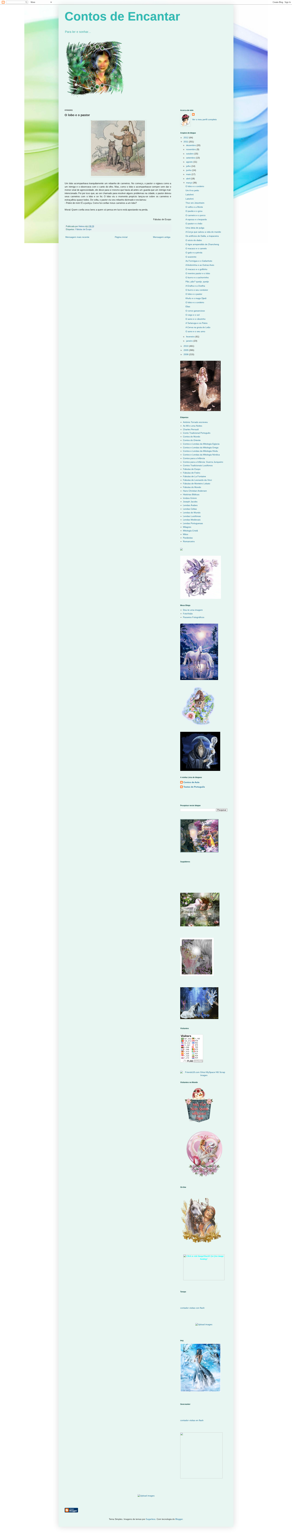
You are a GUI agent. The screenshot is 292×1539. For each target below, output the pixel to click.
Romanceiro (189, 541)
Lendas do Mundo (191, 512)
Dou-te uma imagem (193, 610)
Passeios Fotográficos (193, 617)
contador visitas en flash (191, 1420)
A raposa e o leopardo (196, 219)
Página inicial (121, 237)
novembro (191, 149)
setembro (191, 158)
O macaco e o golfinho (196, 269)
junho (189, 170)
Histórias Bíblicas (191, 494)
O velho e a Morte (194, 207)
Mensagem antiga (161, 237)
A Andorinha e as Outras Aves (200, 265)
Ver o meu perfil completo (204, 119)
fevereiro (190, 336)
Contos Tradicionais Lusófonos (198, 465)
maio (188, 174)
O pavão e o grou (194, 211)
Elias (188, 306)
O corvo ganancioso (195, 311)
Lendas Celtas (190, 509)
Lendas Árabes (190, 505)
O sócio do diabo (194, 240)
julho (188, 166)
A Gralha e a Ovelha (195, 286)
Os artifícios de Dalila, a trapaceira (202, 236)
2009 (186, 350)
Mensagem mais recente (77, 237)
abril (188, 178)
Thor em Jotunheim (195, 203)
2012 (186, 137)
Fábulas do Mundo (192, 487)
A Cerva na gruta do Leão (198, 327)
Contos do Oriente (192, 440)
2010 (186, 346)
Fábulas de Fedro (191, 473)
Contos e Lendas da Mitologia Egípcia (201, 444)
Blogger (179, 1519)
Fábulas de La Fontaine (194, 476)
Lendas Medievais (191, 519)
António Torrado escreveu (195, 422)
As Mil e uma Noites (192, 426)
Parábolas (188, 538)
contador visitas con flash (192, 1308)
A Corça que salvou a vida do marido (203, 232)
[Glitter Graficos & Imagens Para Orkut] (199, 851)
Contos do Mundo (191, 436)
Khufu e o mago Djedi (196, 298)
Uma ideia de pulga (195, 228)
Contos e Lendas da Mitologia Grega (200, 447)
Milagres (187, 527)
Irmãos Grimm (190, 498)
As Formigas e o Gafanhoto (199, 261)
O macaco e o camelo (196, 248)
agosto (189, 162)
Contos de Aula (191, 782)
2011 (186, 141)
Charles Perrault (191, 429)
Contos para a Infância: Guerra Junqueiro (203, 462)
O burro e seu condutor (197, 290)
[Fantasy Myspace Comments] (200, 1391)
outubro (190, 153)
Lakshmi (190, 194)
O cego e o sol (193, 315)
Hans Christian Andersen (195, 491)
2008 (186, 354)
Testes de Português (194, 787)
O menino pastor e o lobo (198, 273)
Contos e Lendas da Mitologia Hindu (200, 451)
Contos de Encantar (122, 16)
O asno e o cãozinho (195, 319)
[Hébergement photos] (203, 1324)
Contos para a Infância (194, 458)
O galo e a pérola (194, 252)
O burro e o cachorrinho (197, 277)
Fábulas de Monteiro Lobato (196, 483)
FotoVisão (188, 613)
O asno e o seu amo (195, 331)
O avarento (191, 257)
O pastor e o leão (194, 223)
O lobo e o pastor (194, 294)
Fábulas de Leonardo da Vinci (197, 480)
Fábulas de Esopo (83, 229)
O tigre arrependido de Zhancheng (202, 244)
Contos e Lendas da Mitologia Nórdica (201, 454)
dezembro (191, 145)
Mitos (185, 534)
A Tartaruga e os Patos (196, 323)
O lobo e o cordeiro (195, 186)
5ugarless (150, 1519)
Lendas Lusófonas (192, 516)
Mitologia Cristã (190, 530)
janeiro (189, 341)
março (189, 182)
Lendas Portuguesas (193, 523)
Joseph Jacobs (190, 501)
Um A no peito (192, 190)
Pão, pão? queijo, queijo (197, 281)
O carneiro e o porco (195, 215)
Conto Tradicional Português (196, 433)
